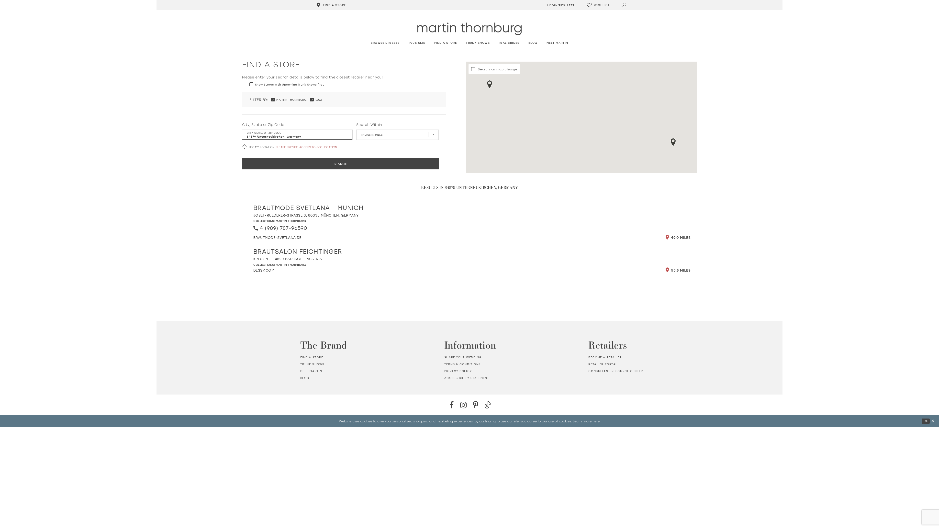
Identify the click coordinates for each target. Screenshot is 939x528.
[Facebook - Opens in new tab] (451, 405)
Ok (926, 421)
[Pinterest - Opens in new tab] (475, 405)
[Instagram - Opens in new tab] (463, 405)
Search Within (369, 124)
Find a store (311, 357)
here (596, 420)
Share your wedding (463, 357)
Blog (304, 378)
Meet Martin (311, 371)
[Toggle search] (624, 5)
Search (340, 164)
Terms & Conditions (462, 364)
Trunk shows (312, 364)
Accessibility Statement (466, 378)
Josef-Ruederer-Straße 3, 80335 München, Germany (306, 215)
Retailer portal (602, 364)
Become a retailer (605, 357)
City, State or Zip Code (263, 124)
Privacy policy (458, 371)
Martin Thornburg (291, 221)
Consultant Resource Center (615, 371)
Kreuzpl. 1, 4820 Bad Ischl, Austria (287, 258)
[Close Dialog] (933, 421)
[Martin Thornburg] (469, 28)
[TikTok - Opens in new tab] (487, 405)
